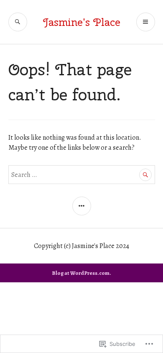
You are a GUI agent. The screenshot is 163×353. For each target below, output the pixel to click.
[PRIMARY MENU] (145, 22)
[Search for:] (81, 174)
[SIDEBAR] (81, 206)
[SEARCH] (17, 22)
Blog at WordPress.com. (81, 272)
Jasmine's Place (81, 22)
